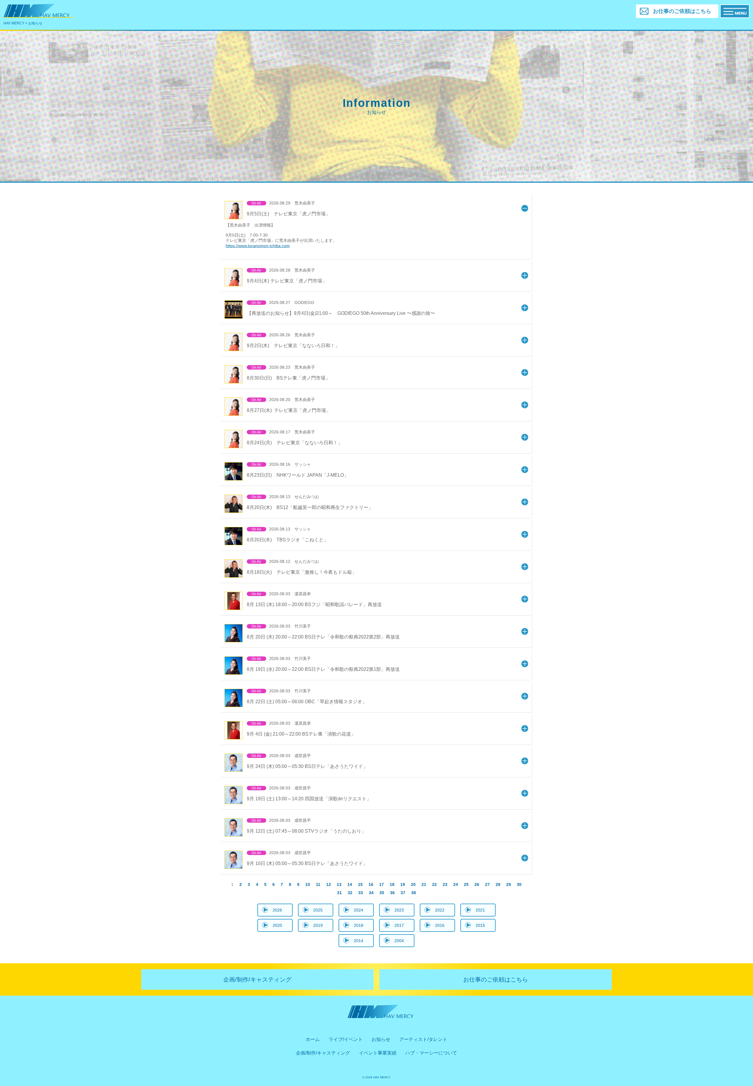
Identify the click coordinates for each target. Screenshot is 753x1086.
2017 (399, 925)
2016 (439, 925)
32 (350, 892)
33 (360, 892)
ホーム (313, 1039)
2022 (439, 910)
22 (434, 884)
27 (487, 884)
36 (392, 892)
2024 (358, 910)
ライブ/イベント (346, 1039)
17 (381, 884)
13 (339, 884)
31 (339, 892)
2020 (277, 925)
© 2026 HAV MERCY (376, 1077)
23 (445, 884)
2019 (318, 925)
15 (360, 884)
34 (371, 892)
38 (413, 892)
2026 (277, 910)
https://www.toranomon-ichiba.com (258, 245)
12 (328, 884)
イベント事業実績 (378, 1052)
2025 (318, 910)
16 (371, 884)
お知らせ (380, 1039)
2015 (480, 925)
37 (403, 892)
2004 (399, 940)
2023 (399, 910)
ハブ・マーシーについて (431, 1052)
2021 (480, 910)
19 (402, 884)
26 (476, 884)
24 (455, 884)
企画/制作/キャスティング (257, 979)
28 (498, 884)
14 (349, 884)
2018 (358, 925)
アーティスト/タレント (423, 1039)
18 (392, 884)
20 (413, 884)
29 (508, 884)
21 (424, 884)
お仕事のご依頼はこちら (495, 979)
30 (519, 884)
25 (466, 884)
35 (381, 892)
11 (318, 884)
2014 (358, 940)
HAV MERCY (14, 23)
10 (307, 884)
